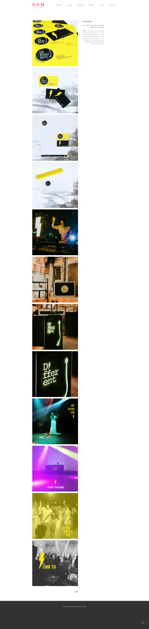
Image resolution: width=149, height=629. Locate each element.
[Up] (143, 623)
